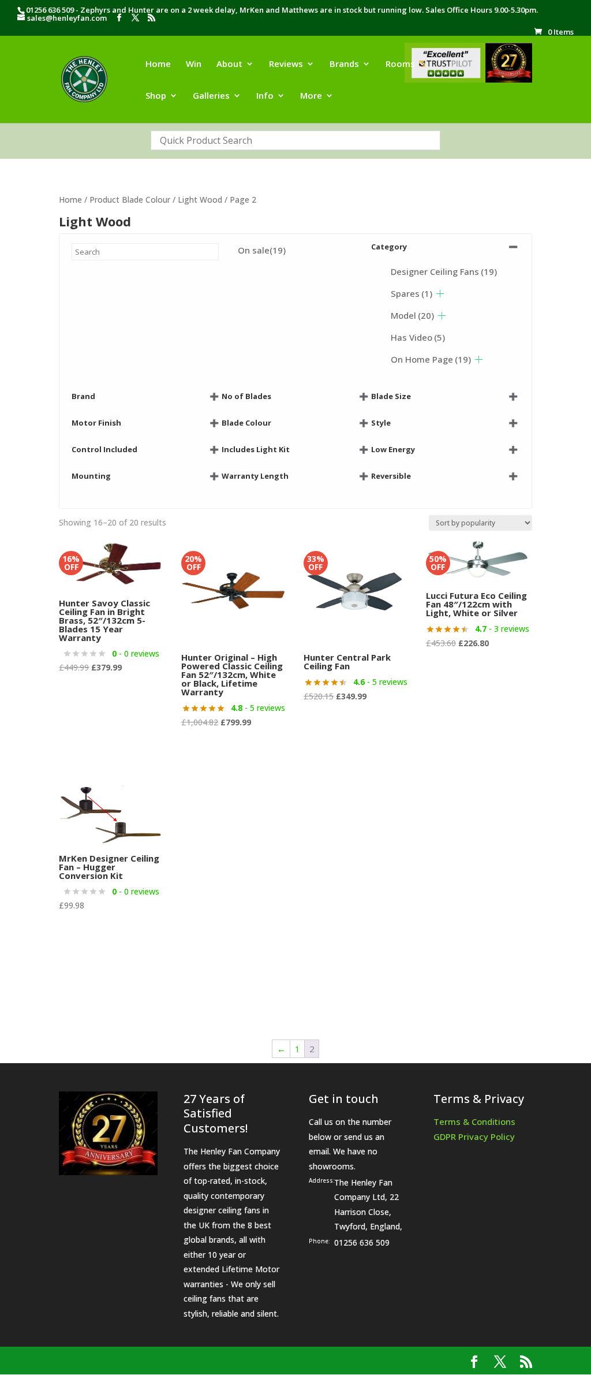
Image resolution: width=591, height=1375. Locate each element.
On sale (262, 250)
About (229, 64)
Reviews (286, 64)
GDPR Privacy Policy (474, 1136)
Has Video (418, 337)
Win (193, 64)
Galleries (211, 96)
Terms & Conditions (474, 1121)
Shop (155, 96)
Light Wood (200, 199)
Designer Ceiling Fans (444, 271)
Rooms (400, 64)
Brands (344, 64)
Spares (411, 293)
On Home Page (431, 359)
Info (265, 96)
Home (158, 64)
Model (412, 315)
